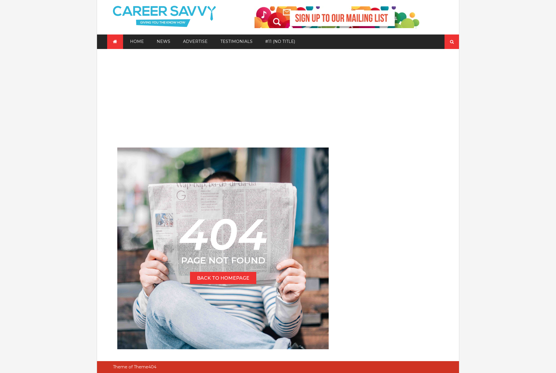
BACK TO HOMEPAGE (223, 278)
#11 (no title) (280, 41)
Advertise (195, 41)
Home (137, 41)
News (163, 41)
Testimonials (236, 41)
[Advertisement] (278, 92)
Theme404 (145, 367)
